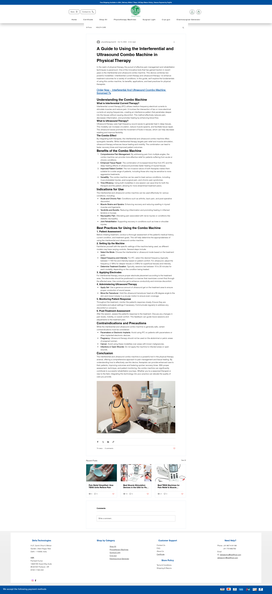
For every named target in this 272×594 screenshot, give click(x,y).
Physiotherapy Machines (119, 549)
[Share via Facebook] (98, 442)
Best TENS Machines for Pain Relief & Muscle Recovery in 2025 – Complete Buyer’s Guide (169, 486)
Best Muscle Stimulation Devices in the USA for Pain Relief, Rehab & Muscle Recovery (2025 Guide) (135, 486)
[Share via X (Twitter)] (103, 442)
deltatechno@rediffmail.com (230, 555)
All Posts (89, 27)
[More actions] (174, 42)
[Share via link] (113, 442)
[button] (183, 27)
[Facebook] (35, 580)
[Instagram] (32, 580)
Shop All (113, 546)
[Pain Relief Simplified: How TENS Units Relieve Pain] (101, 472)
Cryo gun (113, 556)
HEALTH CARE (101, 27)
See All (183, 460)
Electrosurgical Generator (119, 559)
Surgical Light (115, 552)
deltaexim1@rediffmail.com (227, 558)
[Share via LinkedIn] (108, 442)
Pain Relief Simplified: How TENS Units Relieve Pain (101, 486)
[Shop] (192, 12)
